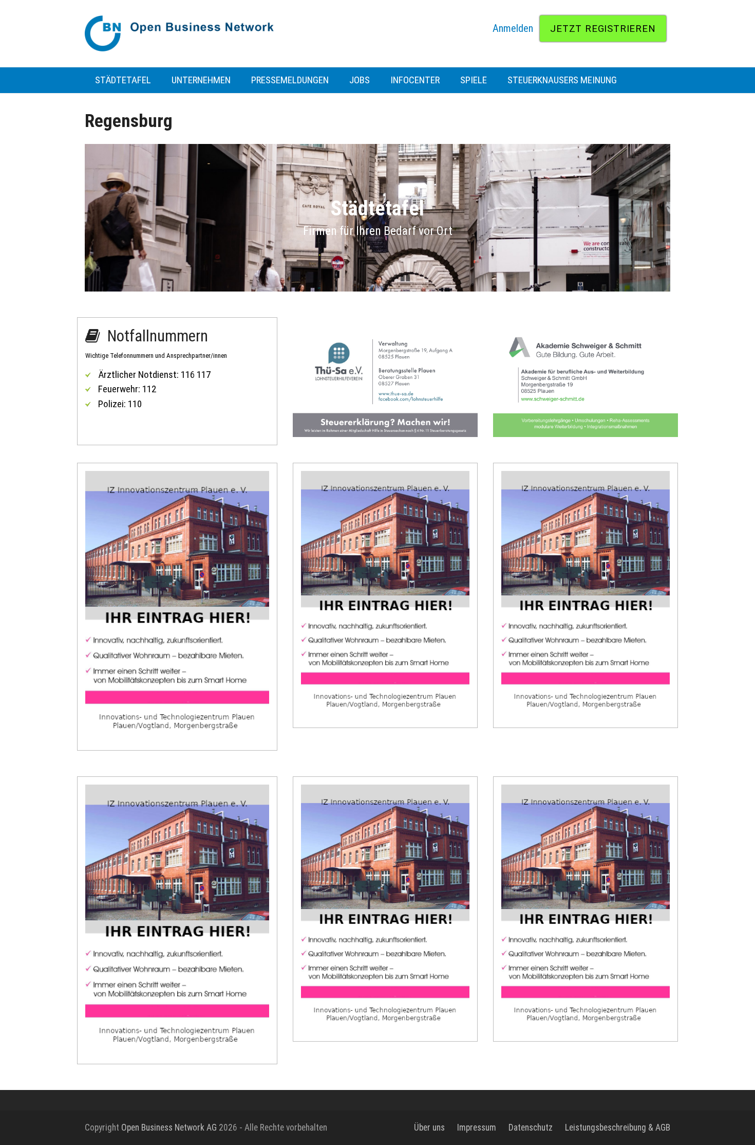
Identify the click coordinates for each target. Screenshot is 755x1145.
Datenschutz (530, 1127)
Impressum (476, 1127)
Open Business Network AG (169, 1127)
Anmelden (513, 28)
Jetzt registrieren (602, 28)
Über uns (429, 1127)
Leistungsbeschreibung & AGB (617, 1127)
